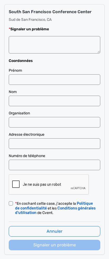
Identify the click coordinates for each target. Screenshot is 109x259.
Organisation (19, 113)
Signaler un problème (54, 244)
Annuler (54, 231)
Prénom (15, 70)
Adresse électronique (26, 134)
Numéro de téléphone (27, 156)
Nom (13, 92)
